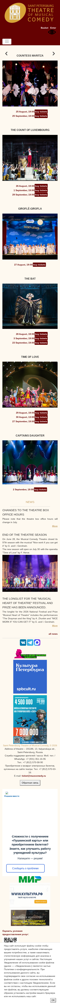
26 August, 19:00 (25, 186)
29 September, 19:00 (23, 194)
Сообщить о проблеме (25, 868)
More (55, 526)
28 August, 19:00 (25, 334)
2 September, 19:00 (23, 489)
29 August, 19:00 (25, 412)
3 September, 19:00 (24, 338)
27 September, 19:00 (23, 421)
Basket (44, 27)
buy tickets (41, 111)
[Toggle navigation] (6, 41)
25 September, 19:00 (23, 116)
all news (53, 634)
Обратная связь (30, 782)
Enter (53, 27)
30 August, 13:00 (25, 417)
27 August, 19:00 (23, 264)
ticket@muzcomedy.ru (34, 776)
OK (53, 1000)
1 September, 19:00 (24, 190)
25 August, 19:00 (25, 111)
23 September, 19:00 (23, 342)
